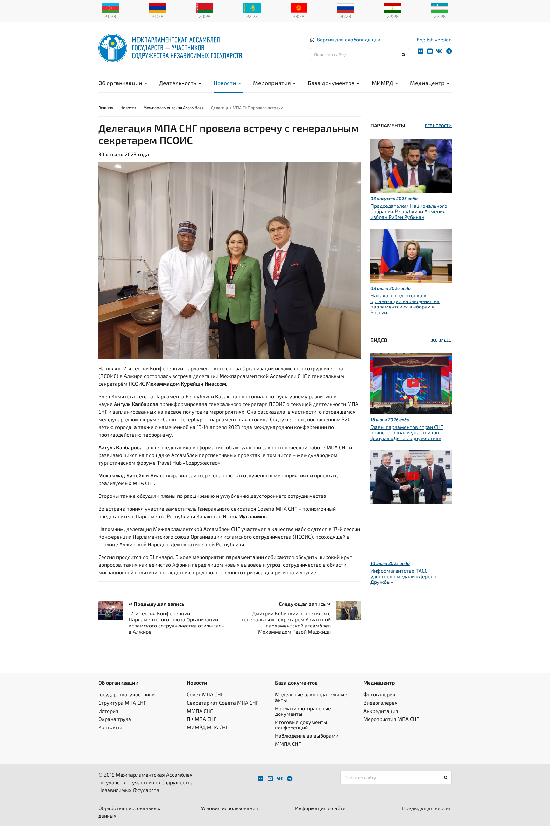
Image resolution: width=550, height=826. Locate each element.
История (108, 711)
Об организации (120, 82)
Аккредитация (380, 711)
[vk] (439, 51)
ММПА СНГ (200, 711)
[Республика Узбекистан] (439, 7)
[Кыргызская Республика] (299, 7)
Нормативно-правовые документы (303, 711)
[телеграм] (449, 51)
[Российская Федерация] (345, 7)
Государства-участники (126, 694)
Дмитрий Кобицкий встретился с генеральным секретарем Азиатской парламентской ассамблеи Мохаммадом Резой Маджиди (286, 622)
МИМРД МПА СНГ (207, 727)
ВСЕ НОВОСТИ (438, 125)
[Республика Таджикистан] (392, 7)
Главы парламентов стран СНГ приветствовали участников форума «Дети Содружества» (406, 432)
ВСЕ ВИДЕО (441, 340)
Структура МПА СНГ (122, 702)
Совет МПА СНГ (205, 694)
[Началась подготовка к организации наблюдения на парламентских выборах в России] (411, 255)
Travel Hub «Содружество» (188, 463)
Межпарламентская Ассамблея (173, 107)
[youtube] (430, 51)
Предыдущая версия (427, 808)
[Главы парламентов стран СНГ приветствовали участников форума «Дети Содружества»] (411, 383)
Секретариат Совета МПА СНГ (222, 702)
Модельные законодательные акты (311, 697)
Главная (105, 107)
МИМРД (382, 82)
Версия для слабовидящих (348, 39)
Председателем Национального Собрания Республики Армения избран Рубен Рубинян (408, 211)
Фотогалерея (379, 694)
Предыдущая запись (158, 604)
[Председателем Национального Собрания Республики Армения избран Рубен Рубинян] (411, 165)
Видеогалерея (380, 702)
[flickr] (420, 51)
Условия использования (229, 808)
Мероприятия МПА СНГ (391, 719)
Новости (225, 82)
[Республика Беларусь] (204, 7)
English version (434, 39)
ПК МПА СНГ (201, 719)
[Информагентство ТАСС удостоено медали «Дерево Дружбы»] (411, 476)
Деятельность (177, 82)
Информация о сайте (320, 808)
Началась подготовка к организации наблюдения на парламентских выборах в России (405, 303)
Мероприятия (272, 82)
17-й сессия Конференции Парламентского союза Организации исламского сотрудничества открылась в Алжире (176, 622)
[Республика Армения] (157, 7)
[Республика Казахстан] (252, 7)
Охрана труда (114, 719)
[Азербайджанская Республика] (110, 7)
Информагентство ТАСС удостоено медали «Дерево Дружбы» (403, 576)
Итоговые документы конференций (301, 725)
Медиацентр (427, 82)
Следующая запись (303, 604)
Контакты (110, 727)
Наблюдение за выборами (306, 736)
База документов (331, 82)
